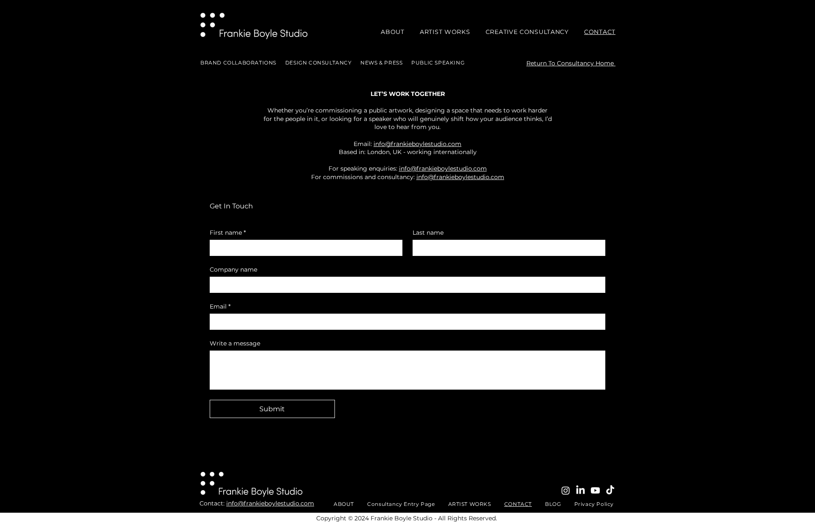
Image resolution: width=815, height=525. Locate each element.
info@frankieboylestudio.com (417, 144)
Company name (233, 269)
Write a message (235, 343)
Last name (428, 232)
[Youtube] (595, 490)
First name (228, 232)
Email (220, 306)
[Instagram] (565, 490)
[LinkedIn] (580, 490)
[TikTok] (610, 490)
